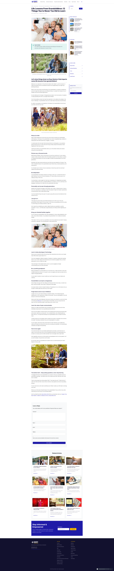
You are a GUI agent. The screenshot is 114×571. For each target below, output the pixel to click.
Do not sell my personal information (62, 558)
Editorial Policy (42, 1)
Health (72, 551)
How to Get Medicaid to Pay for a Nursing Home (78, 42)
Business (72, 544)
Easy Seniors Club (45, 394)
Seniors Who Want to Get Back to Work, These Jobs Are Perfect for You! (56, 488)
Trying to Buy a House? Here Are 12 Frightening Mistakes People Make (73, 488)
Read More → (35, 473)
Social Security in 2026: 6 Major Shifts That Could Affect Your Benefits (78, 29)
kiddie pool (39, 300)
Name (34, 422)
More (78, 1)
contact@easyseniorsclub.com (35, 549)
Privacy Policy (59, 553)
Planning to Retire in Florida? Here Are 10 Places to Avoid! (77, 24)
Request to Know (59, 560)
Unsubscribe (59, 551)
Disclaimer (65, 1)
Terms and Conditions (60, 555)
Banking (72, 543)
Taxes (72, 556)
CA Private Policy (60, 563)
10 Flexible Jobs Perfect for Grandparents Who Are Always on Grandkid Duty (78, 47)
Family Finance (72, 76)
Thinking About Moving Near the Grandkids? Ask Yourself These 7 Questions (78, 53)
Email (34, 427)
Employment (73, 546)
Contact (58, 543)
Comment (35, 411)
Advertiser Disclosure (49, 1)
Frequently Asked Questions (58, 1)
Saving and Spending (73, 68)
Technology (73, 558)
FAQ (57, 548)
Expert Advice (74, 1)
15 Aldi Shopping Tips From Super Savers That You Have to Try (78, 19)
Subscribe (75, 93)
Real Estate (72, 73)
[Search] (82, 2)
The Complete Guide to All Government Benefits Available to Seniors (56, 509)
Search (81, 8)
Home (69, 1)
